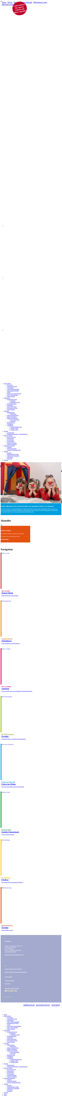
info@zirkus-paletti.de (10, 951)
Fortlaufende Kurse (12, 1032)
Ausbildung (10, 1058)
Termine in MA (14, 1062)
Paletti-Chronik (11, 1029)
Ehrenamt (9, 1091)
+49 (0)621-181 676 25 (15, 950)
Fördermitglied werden (13, 1087)
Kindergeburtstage (11, 1075)
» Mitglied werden (9, 980)
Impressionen (10, 1071)
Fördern (6, 1084)
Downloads (27, 2)
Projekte (6, 1063)
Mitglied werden (8, 4)
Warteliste (12, 1033)
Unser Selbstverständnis (13, 1022)
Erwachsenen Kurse (12, 1040)
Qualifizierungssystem (16, 1059)
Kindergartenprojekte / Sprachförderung (17, 1066)
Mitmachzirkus (11, 1045)
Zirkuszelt (12, 1053)
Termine (6, 1092)
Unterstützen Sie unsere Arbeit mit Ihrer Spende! (20, 8)
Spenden (9, 1085)
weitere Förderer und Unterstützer (13, 969)
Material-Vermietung (12, 1050)
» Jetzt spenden (8, 976)
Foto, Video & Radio (12, 1027)
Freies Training (11, 1042)
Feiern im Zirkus (8, 1068)
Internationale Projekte (13, 1023)
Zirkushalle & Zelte (12, 1019)
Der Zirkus (10, 1017)
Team (4, 2)
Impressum (28, 1005)
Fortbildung (10, 1056)
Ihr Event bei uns (11, 1069)
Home (5, 1014)
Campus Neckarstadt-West (14, 1082)
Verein (8, 1024)
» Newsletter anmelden (10, 990)
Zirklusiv (9, 1079)
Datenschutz (43, 1005)
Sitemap (56, 1005)
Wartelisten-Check (15, 1035)
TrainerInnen (10, 1020)
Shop (16, 2)
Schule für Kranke (11, 1081)
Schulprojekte (10, 1065)
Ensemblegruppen (11, 1036)
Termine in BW (14, 1061)
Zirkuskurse (7, 1030)
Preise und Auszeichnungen (14, 1026)
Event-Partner (10, 1074)
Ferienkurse (10, 1037)
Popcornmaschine (14, 1052)
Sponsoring (10, 1089)
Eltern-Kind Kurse (12, 1039)
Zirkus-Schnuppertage (12, 1048)
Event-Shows (10, 1072)
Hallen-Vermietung (12, 1049)
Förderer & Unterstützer (13, 1088)
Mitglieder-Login (40, 2)
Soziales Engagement (9, 1078)
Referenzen (13, 1046)
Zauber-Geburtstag (12, 1076)
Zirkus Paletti (7, 1016)
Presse (9, 2)
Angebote (6, 1043)
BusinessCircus (11, 1055)
